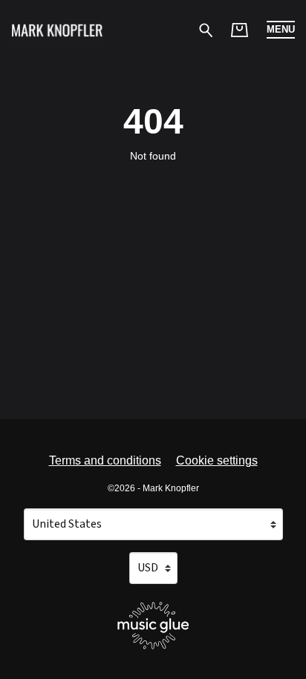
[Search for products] (206, 29)
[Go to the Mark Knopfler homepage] (57, 29)
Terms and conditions (105, 460)
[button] (281, 30)
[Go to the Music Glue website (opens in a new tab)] (153, 625)
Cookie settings (217, 460)
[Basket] (239, 30)
